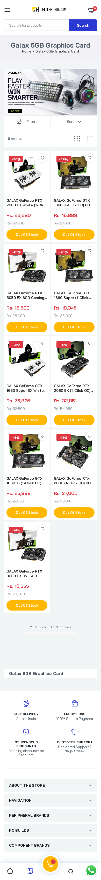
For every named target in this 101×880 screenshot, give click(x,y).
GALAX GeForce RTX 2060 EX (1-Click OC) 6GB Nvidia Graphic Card (72, 388)
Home (26, 51)
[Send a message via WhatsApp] (91, 870)
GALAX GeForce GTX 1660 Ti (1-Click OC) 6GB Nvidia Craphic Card (24, 480)
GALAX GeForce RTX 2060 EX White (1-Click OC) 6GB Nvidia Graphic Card (26, 202)
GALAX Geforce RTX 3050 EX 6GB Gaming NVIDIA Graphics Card (25, 295)
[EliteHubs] (49, 10)
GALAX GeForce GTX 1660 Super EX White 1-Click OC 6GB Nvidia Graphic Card (25, 388)
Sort (70, 121)
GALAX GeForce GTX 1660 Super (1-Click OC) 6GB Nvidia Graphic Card (72, 295)
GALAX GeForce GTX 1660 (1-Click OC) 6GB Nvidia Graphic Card (73, 202)
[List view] (90, 139)
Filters (32, 121)
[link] (42, 158)
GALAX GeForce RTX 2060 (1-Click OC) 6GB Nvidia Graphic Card (73, 480)
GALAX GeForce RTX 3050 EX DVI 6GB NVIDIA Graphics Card (25, 573)
